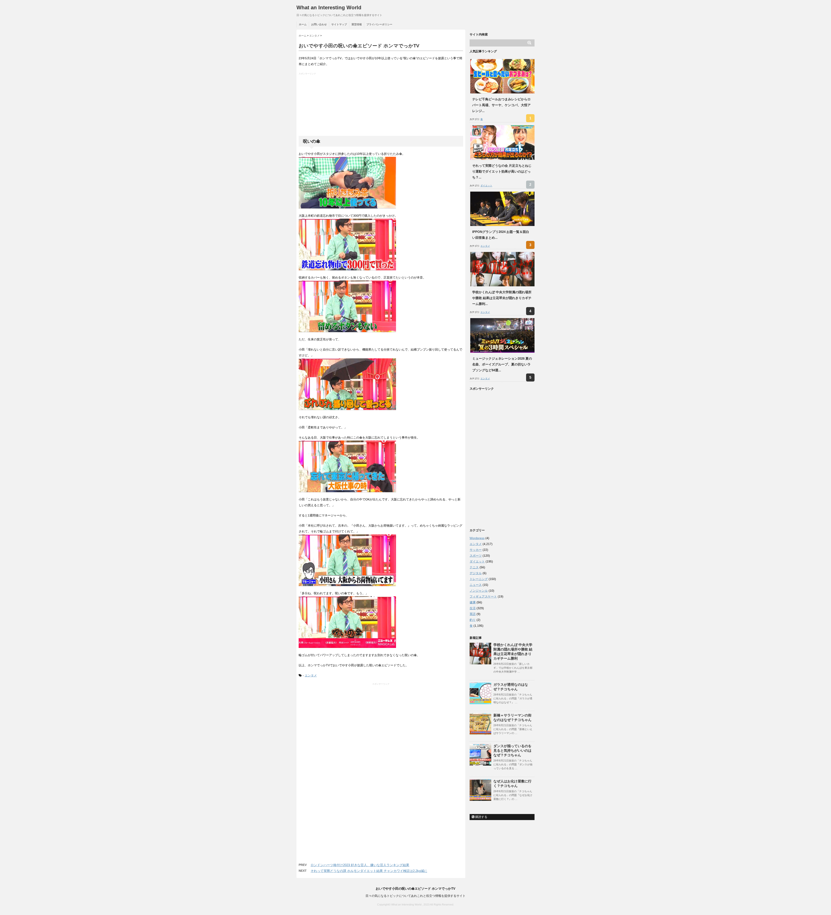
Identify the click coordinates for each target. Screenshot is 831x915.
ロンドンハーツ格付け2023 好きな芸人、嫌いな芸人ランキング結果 (360, 865)
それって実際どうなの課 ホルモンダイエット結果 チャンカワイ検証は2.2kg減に (369, 871)
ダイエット (486, 185)
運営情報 (356, 24)
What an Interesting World (328, 7)
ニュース (476, 584)
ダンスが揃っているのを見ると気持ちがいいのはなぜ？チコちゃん (512, 750)
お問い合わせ (319, 24)
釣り (473, 620)
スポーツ (476, 555)
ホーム (303, 24)
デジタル (476, 573)
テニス (474, 567)
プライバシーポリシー (379, 24)
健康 (473, 602)
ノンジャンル (479, 590)
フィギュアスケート (483, 596)
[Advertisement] (381, 105)
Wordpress (477, 538)
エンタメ (311, 675)
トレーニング (479, 579)
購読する (480, 817)
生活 (473, 608)
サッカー (476, 549)
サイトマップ (339, 24)
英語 (473, 614)
